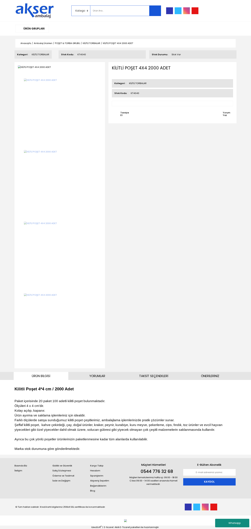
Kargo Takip (96, 465)
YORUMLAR (97, 376)
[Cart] (230, 10)
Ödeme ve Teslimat (63, 475)
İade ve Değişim (61, 480)
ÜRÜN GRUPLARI (34, 29)
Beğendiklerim (98, 485)
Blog (92, 490)
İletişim (18, 470)
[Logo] (34, 10)
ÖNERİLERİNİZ (210, 376)
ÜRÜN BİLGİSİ (41, 376)
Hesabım (95, 470)
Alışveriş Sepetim (99, 480)
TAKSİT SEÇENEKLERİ (153, 376)
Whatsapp (234, 523)
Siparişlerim (96, 475)
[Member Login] (210, 10)
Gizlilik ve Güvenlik (62, 465)
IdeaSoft (96, 527)
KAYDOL (209, 481)
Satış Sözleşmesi (61, 470)
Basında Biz (21, 465)
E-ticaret (109, 527)
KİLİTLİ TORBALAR (40, 54)
